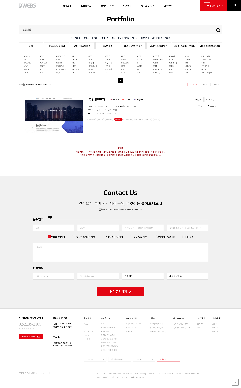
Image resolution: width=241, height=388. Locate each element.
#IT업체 (107, 59)
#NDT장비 (157, 56)
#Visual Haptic (206, 72)
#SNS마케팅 (205, 56)
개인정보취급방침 (117, 359)
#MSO (139, 72)
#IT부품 (91, 62)
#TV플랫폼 (205, 66)
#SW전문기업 (206, 59)
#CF (41, 72)
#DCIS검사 (60, 66)
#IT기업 (91, 59)
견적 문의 (197, 99)
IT (71, 37)
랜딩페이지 (144, 37)
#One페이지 (173, 56)
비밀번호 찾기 (217, 331)
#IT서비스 (92, 69)
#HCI (74, 56)
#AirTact (27, 69)
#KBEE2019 (125, 62)
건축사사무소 (157, 37)
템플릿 (167, 37)
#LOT (139, 56)
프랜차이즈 (104, 37)
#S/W (187, 56)
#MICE (139, 62)
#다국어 (156, 119)
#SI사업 (188, 66)
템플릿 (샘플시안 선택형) (109, 346)
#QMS (171, 66)
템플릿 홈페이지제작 (114, 236)
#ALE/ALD (27, 62)
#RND (171, 72)
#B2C (42, 56)
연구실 (94, 37)
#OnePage (157, 72)
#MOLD (139, 66)
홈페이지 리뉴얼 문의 (166, 236)
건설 (119, 37)
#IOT (74, 66)
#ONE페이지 (157, 69)
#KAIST (123, 59)
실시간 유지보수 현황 (180, 324)
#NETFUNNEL (158, 59)
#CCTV (42, 66)
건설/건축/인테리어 (82, 45)
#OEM (155, 66)
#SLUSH (188, 69)
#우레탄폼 (138, 119)
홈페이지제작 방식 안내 (134, 324)
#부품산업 (148, 119)
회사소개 (67, 5)
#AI (25, 59)
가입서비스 (217, 318)
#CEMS (42, 69)
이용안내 (138, 359)
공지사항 (200, 327)
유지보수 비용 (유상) (157, 327)
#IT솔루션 (92, 72)
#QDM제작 (173, 62)
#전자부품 (92, 119)
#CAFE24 (43, 62)
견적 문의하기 (118, 291)
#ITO (90, 56)
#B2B (26, 72)
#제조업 (100, 119)
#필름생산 (118, 119)
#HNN (74, 59)
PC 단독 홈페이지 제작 (85, 236)
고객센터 (168, 5)
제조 (113, 37)
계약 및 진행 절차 (132, 327)
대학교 (86, 37)
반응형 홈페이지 (58, 236)
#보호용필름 (128, 119)
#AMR (26, 66)
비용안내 (127, 5)
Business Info (88, 331)
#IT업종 (107, 56)
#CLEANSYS (60, 56)
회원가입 (215, 327)
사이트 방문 (210, 99)
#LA (122, 69)
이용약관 (89, 359)
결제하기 (163, 359)
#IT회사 (107, 72)
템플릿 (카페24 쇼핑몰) (210, 45)
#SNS (187, 72)
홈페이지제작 (107, 5)
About (86, 324)
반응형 (77, 37)
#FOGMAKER (61, 69)
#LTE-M (139, 59)
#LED (123, 72)
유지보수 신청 (147, 5)
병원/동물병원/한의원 (133, 45)
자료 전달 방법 (131, 331)
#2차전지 (27, 56)
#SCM (187, 59)
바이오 (134, 37)
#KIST (123, 66)
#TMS (203, 62)
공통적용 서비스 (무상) (158, 331)
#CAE (42, 59)
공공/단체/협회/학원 (158, 45)
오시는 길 (87, 338)
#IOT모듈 (75, 69)
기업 (31, 45)
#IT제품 (107, 66)
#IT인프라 (108, 62)
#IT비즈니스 (92, 66)
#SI (186, 62)
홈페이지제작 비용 (156, 324)
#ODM (155, 62)
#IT (73, 72)
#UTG (203, 69)
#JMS (123, 56)
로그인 (214, 324)
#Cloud (59, 62)
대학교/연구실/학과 (56, 45)
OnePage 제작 (140, 236)
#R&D (171, 69)
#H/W (58, 72)
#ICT (74, 62)
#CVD (58, 59)
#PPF (171, 59)
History (86, 335)
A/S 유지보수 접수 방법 (181, 327)
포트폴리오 (86, 5)
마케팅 (126, 37)
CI (84, 327)
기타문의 (189, 236)
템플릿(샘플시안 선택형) (184, 45)
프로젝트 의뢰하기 (29, 336)
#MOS (139, 69)
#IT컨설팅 (108, 69)
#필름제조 (109, 119)
